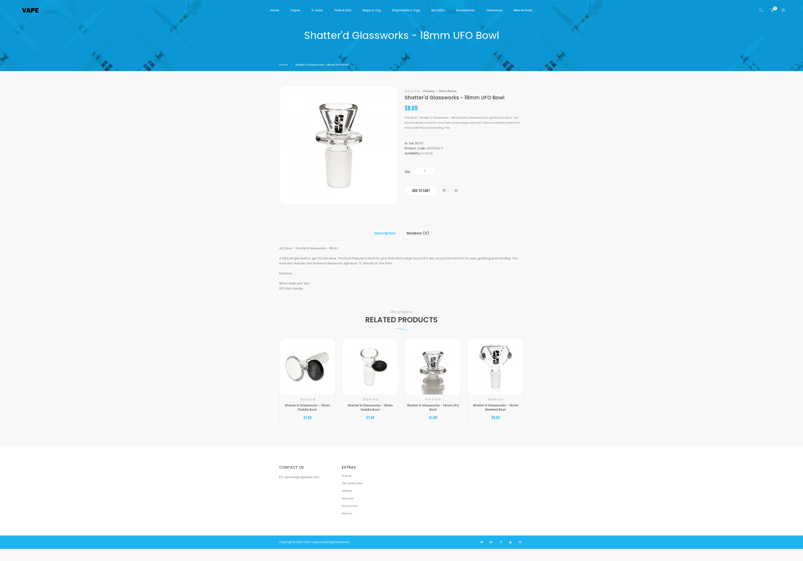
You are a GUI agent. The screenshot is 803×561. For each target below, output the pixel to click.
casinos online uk (647, 550)
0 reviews (428, 91)
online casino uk (411, 550)
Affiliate (347, 491)
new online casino (671, 550)
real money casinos (342, 550)
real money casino (565, 557)
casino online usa (758, 550)
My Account (350, 506)
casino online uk (564, 550)
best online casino (725, 550)
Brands (347, 476)
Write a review (448, 91)
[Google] (491, 542)
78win (549, 550)
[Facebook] (501, 542)
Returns (347, 513)
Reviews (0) (418, 233)
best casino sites (505, 550)
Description (385, 233)
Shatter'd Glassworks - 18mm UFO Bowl (321, 65)
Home (283, 65)
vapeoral (318, 542)
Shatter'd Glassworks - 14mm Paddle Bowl (307, 407)
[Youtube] (510, 542)
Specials (348, 498)
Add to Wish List (444, 190)
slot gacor (393, 550)
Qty (407, 172)
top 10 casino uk (474, 550)
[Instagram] (520, 542)
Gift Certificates (352, 483)
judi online (380, 550)
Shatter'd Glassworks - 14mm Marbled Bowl (495, 407)
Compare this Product (456, 190)
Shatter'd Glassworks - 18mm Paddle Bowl (370, 407)
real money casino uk (531, 550)
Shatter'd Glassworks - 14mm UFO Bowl (433, 407)
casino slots (605, 550)
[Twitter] (481, 542)
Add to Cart (421, 190)
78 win (325, 550)
